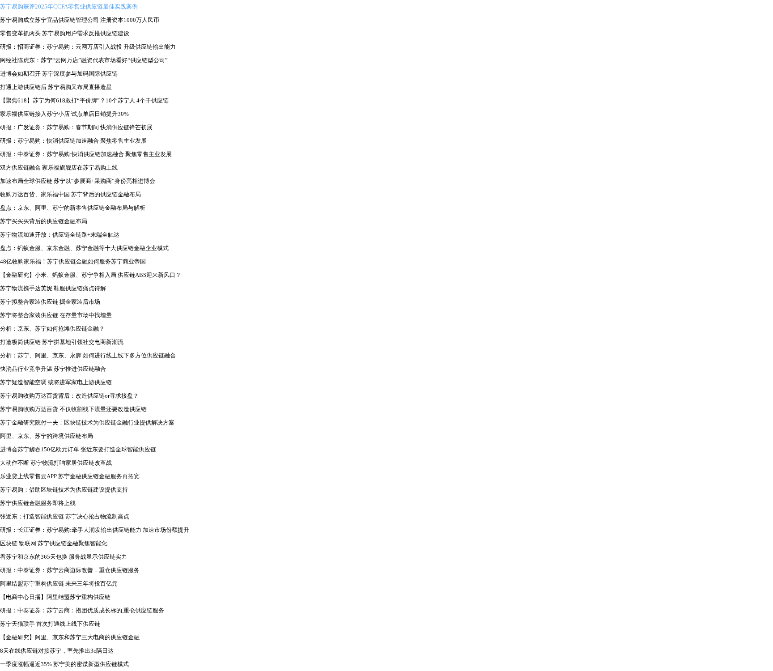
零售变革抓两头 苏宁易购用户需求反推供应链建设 (64, 33)
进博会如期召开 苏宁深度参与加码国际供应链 (59, 73)
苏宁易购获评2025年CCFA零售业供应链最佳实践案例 (69, 6)
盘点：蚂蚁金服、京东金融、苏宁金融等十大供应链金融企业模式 (84, 248)
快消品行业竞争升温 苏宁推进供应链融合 (53, 368)
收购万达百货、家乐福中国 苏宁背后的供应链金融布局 (70, 194)
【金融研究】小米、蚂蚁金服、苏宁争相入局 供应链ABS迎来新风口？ (90, 275)
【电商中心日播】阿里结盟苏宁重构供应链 (55, 597)
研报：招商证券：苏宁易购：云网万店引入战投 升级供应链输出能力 (88, 46)
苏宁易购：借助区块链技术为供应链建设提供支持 (64, 489)
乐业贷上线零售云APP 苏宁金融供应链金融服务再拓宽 (70, 476)
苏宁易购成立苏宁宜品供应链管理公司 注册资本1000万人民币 (79, 20)
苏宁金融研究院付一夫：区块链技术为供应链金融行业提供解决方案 (87, 422)
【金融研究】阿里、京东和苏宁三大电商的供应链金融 (70, 637)
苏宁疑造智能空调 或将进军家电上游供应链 (56, 382)
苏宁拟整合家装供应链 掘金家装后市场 (50, 301)
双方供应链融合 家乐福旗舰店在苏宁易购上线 (59, 167)
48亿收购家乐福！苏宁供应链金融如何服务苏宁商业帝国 (73, 261)
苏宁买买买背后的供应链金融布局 (43, 221)
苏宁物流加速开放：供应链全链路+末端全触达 (59, 234)
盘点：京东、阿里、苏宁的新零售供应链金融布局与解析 (72, 207)
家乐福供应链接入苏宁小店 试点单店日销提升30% (64, 113)
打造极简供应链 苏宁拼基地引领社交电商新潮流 (61, 342)
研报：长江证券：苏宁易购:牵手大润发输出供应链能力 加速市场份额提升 (94, 530)
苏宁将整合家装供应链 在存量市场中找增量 (56, 315)
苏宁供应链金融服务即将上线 (38, 503)
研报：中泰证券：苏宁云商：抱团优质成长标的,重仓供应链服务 (82, 610)
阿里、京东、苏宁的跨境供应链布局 (46, 436)
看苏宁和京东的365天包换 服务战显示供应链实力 (63, 556)
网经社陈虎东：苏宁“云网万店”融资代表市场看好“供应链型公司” (84, 60)
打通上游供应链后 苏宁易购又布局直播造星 (56, 87)
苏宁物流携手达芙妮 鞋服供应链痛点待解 (53, 288)
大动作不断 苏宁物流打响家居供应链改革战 (56, 462)
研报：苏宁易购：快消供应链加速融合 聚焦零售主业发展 (73, 140)
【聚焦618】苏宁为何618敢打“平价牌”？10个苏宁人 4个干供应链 (84, 100)
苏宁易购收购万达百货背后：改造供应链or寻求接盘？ (69, 395)
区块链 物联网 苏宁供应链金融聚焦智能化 (53, 543)
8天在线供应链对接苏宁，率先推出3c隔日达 (57, 650)
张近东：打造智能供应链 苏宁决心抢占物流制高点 (64, 516)
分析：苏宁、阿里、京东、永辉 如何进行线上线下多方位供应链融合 (88, 355)
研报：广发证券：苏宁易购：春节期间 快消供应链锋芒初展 (76, 127)
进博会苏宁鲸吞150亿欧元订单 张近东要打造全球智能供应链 (78, 449)
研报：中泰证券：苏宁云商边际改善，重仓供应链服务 (70, 570)
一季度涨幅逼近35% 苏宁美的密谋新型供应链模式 (64, 664)
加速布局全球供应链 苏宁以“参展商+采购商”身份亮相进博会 (77, 181)
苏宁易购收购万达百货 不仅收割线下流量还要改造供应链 (73, 409)
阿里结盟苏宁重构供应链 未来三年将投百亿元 (59, 583)
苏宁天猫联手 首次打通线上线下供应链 (50, 623)
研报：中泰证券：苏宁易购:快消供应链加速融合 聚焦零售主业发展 (86, 154)
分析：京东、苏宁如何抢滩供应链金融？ (52, 328)
